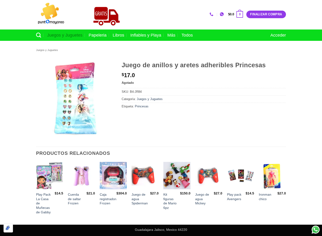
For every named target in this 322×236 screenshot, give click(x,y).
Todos (187, 35)
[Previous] (36, 192)
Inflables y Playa (145, 35)
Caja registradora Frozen (109, 199)
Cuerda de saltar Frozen (74, 199)
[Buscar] (38, 35)
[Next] (285, 192)
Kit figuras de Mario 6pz (170, 201)
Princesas (142, 106)
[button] (235, 14)
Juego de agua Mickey (202, 199)
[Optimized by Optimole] (8, 227)
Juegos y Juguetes (65, 35)
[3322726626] (212, 14)
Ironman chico (265, 197)
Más (171, 35)
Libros (118, 35)
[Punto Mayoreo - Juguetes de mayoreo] (59, 15)
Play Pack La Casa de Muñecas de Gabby (43, 203)
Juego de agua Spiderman (140, 199)
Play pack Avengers (234, 197)
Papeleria (98, 35)
